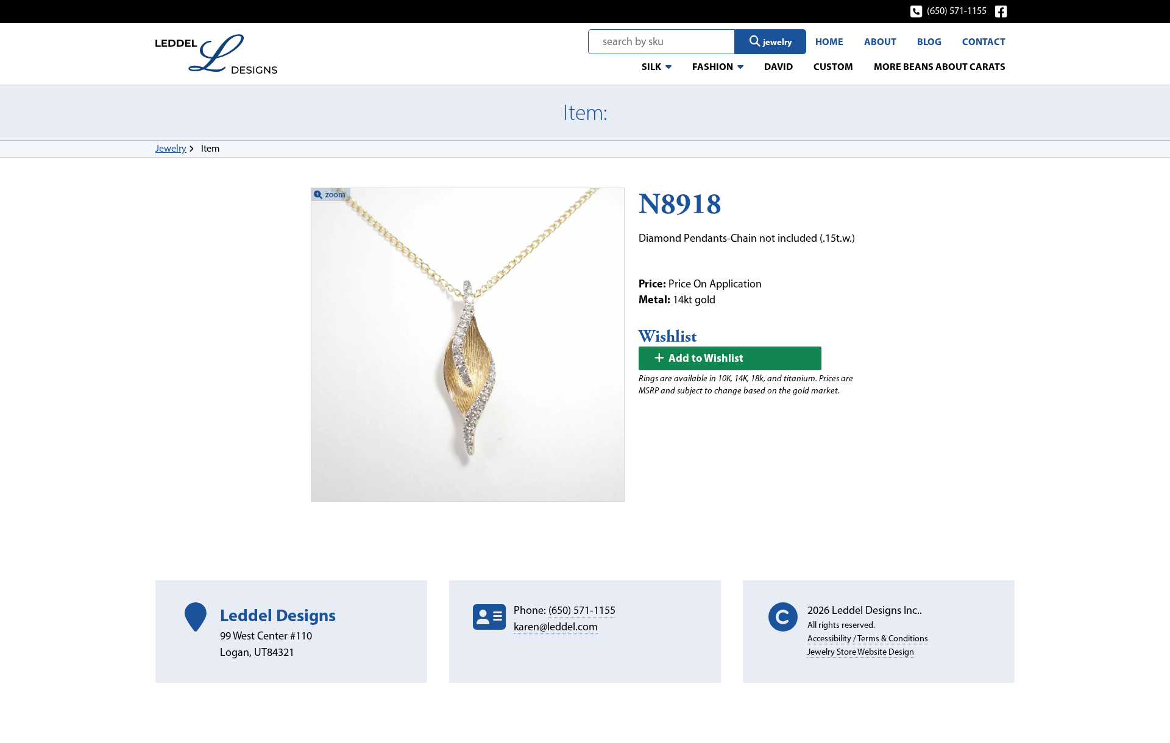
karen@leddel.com (556, 626)
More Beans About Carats (939, 66)
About (880, 41)
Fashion (712, 66)
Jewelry (170, 148)
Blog (929, 41)
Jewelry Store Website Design (860, 651)
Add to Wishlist (704, 358)
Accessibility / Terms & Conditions (867, 638)
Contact (983, 41)
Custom (833, 66)
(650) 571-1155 (956, 10)
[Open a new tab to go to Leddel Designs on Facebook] (1002, 10)
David (778, 66)
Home (829, 41)
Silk (651, 66)
